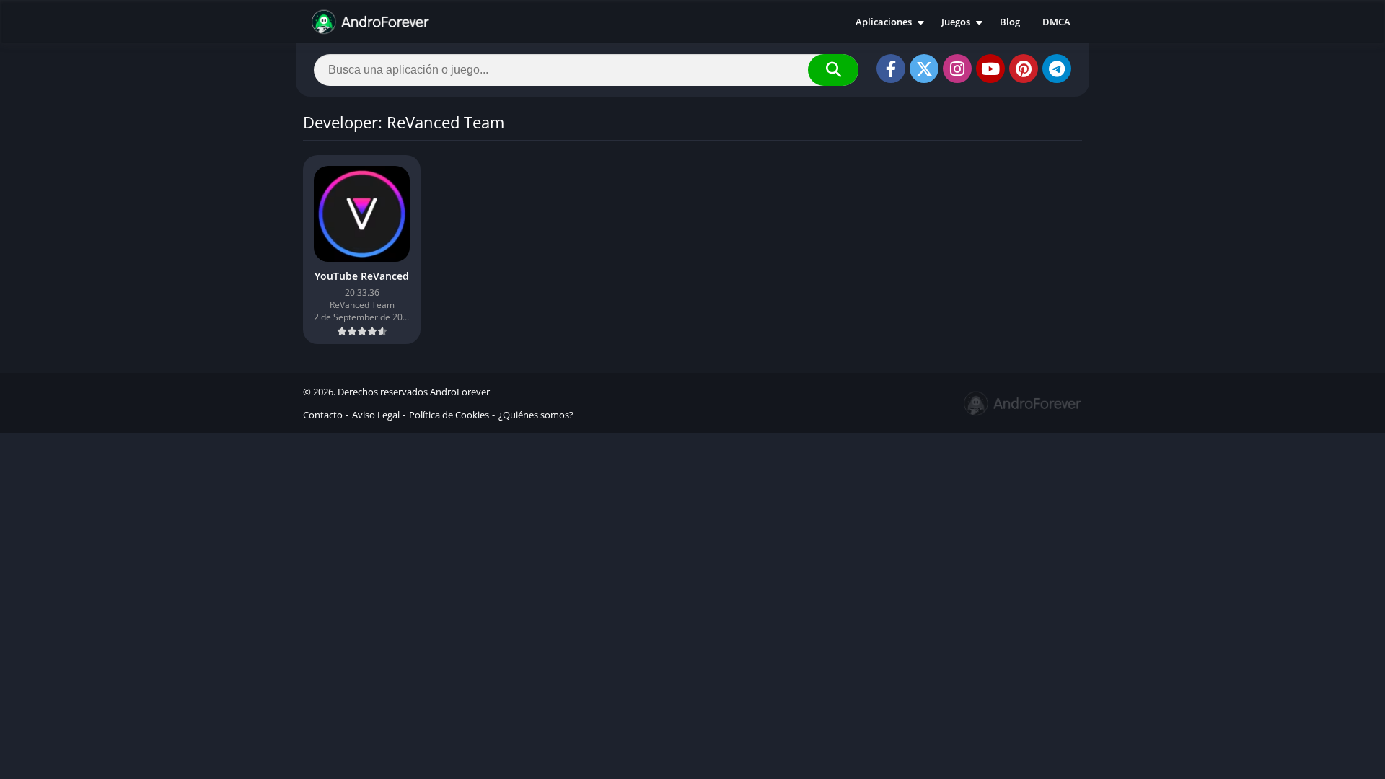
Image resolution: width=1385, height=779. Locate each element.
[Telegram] (1056, 68)
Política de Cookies (449, 414)
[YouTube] (990, 68)
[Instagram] (957, 68)
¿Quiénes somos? (535, 414)
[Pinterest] (1023, 68)
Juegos (955, 21)
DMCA (1056, 21)
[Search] (833, 70)
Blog (1010, 21)
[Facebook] (890, 68)
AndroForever (460, 391)
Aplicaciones (884, 21)
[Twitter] (924, 68)
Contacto (323, 414)
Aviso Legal (376, 414)
